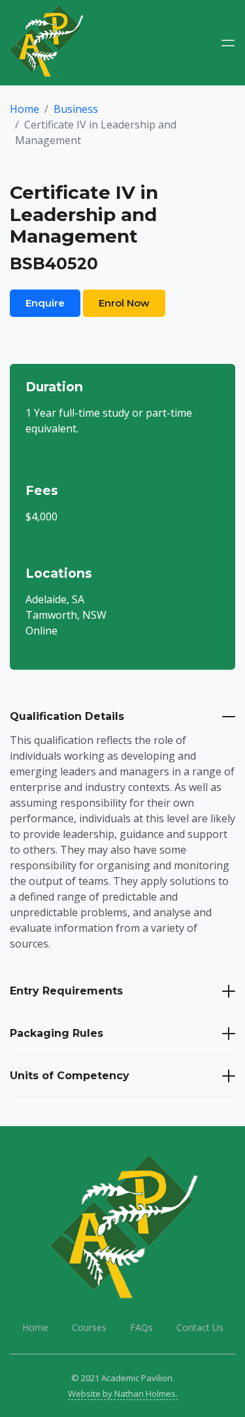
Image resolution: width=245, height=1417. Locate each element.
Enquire (45, 303)
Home (24, 109)
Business (76, 109)
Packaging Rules (56, 1033)
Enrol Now (124, 303)
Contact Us (199, 1327)
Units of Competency (69, 1075)
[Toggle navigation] (228, 43)
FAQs (141, 1327)
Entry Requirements (66, 991)
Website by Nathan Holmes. (123, 1393)
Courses (89, 1327)
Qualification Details (67, 716)
